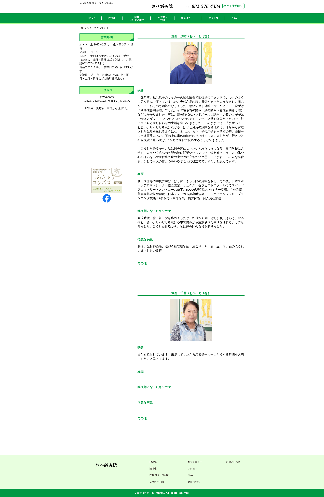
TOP (81, 28)
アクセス (213, 18)
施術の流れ (194, 481)
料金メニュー (188, 18)
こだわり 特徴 (163, 18)
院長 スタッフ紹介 (137, 18)
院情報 (112, 18)
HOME (91, 18)
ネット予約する (233, 6)
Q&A (234, 18)
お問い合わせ (233, 461)
